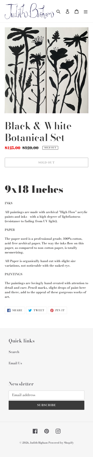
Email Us (15, 363)
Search (14, 351)
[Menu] (85, 11)
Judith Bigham (39, 443)
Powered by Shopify (61, 443)
